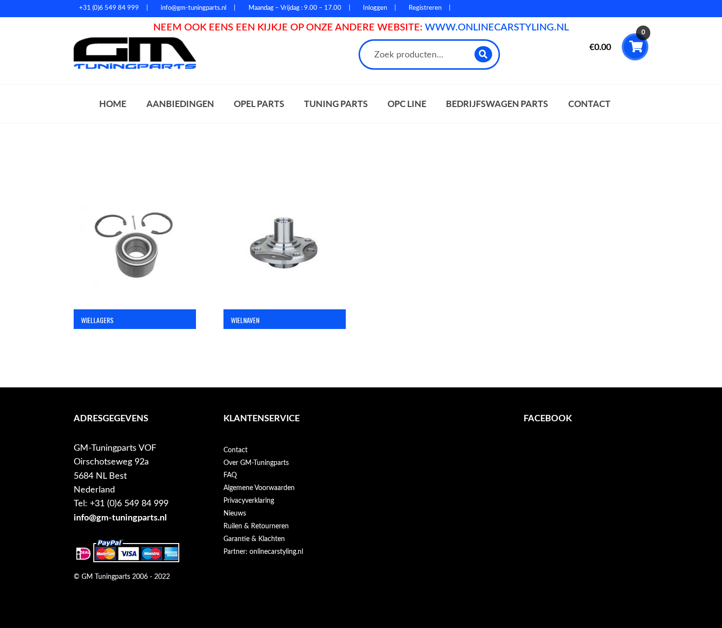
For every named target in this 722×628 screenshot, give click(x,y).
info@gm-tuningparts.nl (120, 518)
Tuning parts (336, 104)
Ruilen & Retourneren (256, 526)
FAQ (230, 475)
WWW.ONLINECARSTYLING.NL (497, 27)
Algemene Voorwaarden (259, 488)
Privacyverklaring (248, 500)
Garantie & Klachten (254, 539)
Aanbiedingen (180, 104)
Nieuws (234, 513)
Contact (589, 104)
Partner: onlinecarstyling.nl (263, 551)
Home (112, 104)
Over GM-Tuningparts (256, 463)
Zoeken (483, 54)
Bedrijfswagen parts (497, 104)
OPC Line (407, 104)
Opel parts (259, 104)
